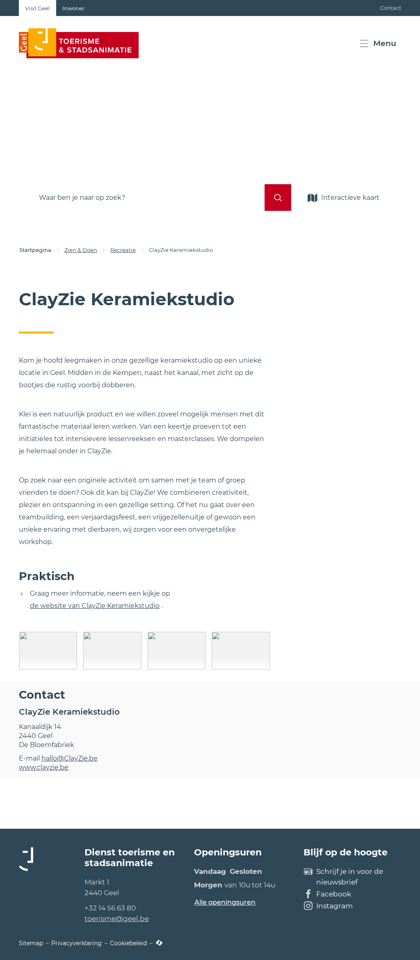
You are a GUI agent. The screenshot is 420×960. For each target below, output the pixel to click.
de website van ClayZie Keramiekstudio (95, 606)
